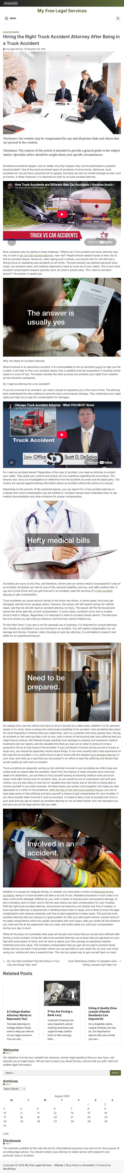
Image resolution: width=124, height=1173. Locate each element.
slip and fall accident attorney (36, 255)
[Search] (118, 18)
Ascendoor (89, 1165)
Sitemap (58, 1165)
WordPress (9, 1168)
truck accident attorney (103, 754)
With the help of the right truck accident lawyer (76, 789)
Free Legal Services (14, 49)
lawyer (99, 366)
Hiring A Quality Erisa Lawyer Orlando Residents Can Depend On (102, 1013)
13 (55, 1112)
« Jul (5, 1133)
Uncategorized (11, 32)
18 (21, 1117)
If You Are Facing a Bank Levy (60, 1013)
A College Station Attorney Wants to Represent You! (19, 1015)
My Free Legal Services (62, 10)
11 (21, 1112)
